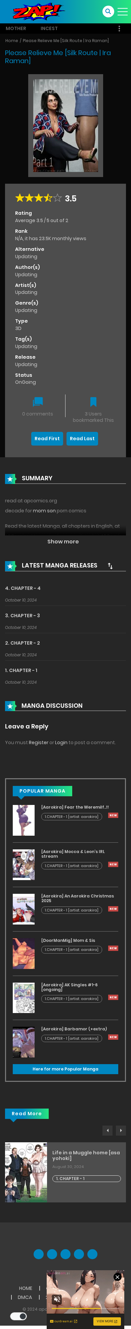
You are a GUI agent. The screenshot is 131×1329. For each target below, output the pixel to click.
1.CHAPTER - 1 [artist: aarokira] (71, 816)
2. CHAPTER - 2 (22, 643)
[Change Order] (110, 566)
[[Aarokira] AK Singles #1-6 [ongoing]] (24, 997)
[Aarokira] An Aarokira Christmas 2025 (77, 898)
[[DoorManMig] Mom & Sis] (24, 953)
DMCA (25, 1297)
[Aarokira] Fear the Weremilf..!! (75, 807)
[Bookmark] (93, 402)
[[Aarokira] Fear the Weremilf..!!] (24, 820)
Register (38, 742)
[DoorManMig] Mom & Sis (68, 940)
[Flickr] (79, 1254)
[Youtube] (65, 1254)
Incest (49, 28)
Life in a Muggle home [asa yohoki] (86, 1155)
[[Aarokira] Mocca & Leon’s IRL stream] (24, 864)
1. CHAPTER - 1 (21, 670)
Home (11, 40)
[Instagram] (92, 1254)
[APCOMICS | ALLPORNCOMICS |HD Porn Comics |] (37, 11)
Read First (47, 438)
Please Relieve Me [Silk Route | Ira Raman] (66, 40)
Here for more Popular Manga (65, 1069)
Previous (107, 1131)
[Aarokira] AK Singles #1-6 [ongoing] (69, 987)
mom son (44, 510)
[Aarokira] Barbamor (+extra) (74, 1029)
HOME (25, 1288)
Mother (16, 28)
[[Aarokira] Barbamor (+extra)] (24, 1041)
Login (61, 742)
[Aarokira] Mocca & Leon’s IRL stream (73, 854)
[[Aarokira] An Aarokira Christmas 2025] (24, 908)
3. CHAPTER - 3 (22, 615)
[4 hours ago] (113, 815)
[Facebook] (39, 1254)
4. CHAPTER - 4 (23, 588)
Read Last (82, 438)
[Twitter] (52, 1254)
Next (121, 1131)
